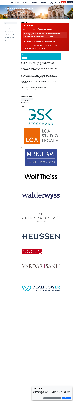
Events (11, 2)
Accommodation (10, 31)
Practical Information (10, 34)
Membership (34, 2)
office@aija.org (56, 45)
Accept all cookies (66, 397)
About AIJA (17, 2)
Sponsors (9, 40)
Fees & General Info (11, 28)
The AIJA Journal (51, 2)
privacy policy (54, 393)
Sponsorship (43, 2)
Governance (25, 2)
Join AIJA (63, 2)
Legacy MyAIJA (38, 34)
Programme (9, 25)
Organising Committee (11, 37)
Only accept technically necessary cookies (51, 397)
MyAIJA (58, 2)
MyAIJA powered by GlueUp (44, 28)
